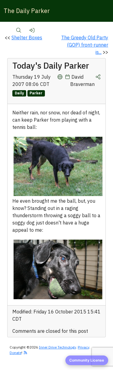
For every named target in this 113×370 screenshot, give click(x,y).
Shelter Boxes (26, 37)
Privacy (83, 347)
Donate (15, 352)
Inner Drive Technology (57, 347)
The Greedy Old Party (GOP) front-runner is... (84, 44)
